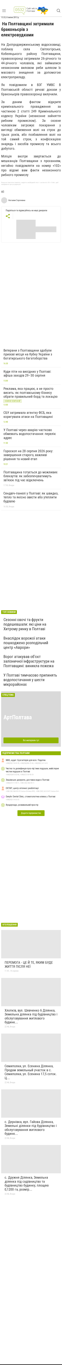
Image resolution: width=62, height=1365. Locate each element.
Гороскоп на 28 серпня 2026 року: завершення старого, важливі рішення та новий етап (28, 455)
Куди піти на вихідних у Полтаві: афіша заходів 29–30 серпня (27, 374)
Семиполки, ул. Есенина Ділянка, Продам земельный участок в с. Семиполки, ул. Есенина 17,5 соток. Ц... (31, 1072)
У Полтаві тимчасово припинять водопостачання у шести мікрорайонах (30, 680)
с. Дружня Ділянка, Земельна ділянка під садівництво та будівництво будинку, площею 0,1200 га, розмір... (27, 1183)
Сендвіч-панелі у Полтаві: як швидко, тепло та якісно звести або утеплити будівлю (30, 497)
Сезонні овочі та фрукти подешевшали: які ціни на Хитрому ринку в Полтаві (24, 624)
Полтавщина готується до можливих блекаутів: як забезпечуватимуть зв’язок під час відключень (30, 476)
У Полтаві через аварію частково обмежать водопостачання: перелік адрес (29, 434)
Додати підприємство (31, 813)
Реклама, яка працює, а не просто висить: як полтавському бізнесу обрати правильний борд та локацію (30, 393)
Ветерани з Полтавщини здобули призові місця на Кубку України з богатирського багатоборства (27, 354)
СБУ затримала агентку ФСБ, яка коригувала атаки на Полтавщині (28, 415)
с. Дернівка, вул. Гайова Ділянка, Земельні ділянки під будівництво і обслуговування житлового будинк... (31, 1128)
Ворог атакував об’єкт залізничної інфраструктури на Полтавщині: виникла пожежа (28, 661)
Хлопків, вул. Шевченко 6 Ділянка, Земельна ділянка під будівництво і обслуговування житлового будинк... (31, 1016)
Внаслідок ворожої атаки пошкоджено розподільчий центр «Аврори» (25, 643)
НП (2, 191)
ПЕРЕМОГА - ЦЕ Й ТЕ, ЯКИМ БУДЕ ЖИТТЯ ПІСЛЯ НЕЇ (29, 965)
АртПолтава (17, 717)
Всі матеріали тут (31, 740)
